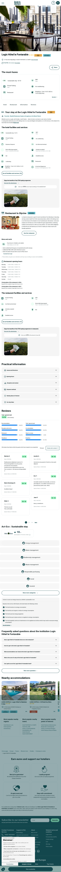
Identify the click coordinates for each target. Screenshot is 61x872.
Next (35, 522)
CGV (47, 841)
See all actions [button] (6, 625)
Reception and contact (12, 383)
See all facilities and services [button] (12, 173)
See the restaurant (29, 233)
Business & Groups (35, 842)
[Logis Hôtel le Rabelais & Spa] (14, 690)
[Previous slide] (3, 222)
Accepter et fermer (26, 864)
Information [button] (24, 105)
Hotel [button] (5, 105)
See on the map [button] (34, 59)
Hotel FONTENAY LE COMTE (29, 725)
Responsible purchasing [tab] (32, 572)
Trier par (42, 448)
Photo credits (49, 846)
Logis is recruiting (35, 844)
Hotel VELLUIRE (26, 726)
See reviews (17, 63)
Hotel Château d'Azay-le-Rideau (48, 730)
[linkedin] (38, 851)
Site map (48, 844)
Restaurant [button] (13, 105)
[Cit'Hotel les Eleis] (42, 690)
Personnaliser (9, 864)
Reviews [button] (33, 105)
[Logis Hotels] (17, 3)
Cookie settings (49, 839)
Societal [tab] (32, 586)
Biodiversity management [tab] (32, 557)
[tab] (28, 49)
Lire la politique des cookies (9, 859)
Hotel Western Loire (8, 725)
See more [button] (54, 97)
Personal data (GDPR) (51, 837)
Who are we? (34, 832)
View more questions (30, 671)
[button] (3, 869)
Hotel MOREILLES (26, 730)
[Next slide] (17, 222)
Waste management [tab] (32, 564)
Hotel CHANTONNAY (27, 734)
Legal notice (49, 834)
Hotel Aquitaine (7, 726)
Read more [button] (16, 122)
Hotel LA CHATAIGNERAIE (28, 728)
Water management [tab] (32, 550)
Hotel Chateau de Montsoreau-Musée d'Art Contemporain (48, 725)
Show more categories (29, 593)
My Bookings (19, 832)
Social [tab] (32, 579)
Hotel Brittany (7, 728)
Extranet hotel (34, 835)
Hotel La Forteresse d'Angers (48, 728)
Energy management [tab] (32, 543)
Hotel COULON (26, 732)
